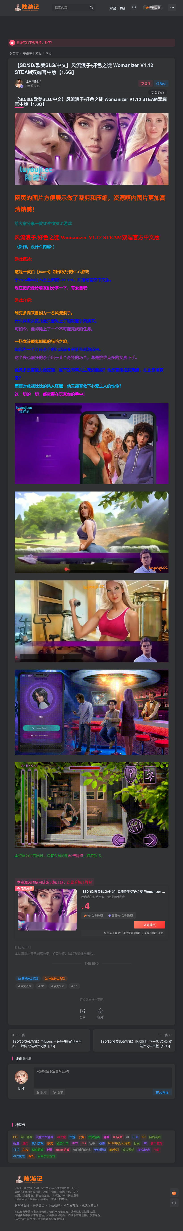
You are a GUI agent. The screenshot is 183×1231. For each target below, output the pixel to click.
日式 (16, 1149)
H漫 (49, 1149)
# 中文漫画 (24, 986)
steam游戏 (62, 1149)
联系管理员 (22, 1205)
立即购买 (149, 924)
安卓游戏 (156, 1143)
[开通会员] (174, 1192)
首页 (15, 53)
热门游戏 (38, 1143)
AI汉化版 (19, 1156)
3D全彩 (114, 1149)
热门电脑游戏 (82, 1149)
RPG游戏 (144, 1149)
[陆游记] (26, 7)
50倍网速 (75, 855)
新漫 (16, 1143)
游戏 (106, 1137)
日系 (137, 1143)
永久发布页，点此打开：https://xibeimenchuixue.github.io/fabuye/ (62, 42)
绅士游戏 (26, 1137)
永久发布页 (71, 1205)
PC (15, 1137)
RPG (75, 1143)
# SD (74, 986)
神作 (31, 1156)
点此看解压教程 (79, 882)
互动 (156, 1149)
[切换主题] (174, 1202)
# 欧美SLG (57, 986)
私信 (163, 83)
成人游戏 (128, 1149)
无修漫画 (100, 1149)
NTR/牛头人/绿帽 (119, 1143)
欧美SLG (62, 1143)
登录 (113, 8)
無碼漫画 (155, 1137)
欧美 (50, 1143)
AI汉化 (61, 1137)
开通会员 (154, 7)
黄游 (72, 1137)
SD (84, 1143)
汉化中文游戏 (44, 1137)
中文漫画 (94, 1137)
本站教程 (54, 1205)
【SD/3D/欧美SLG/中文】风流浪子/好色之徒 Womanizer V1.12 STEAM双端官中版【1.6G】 (84, 68)
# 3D (41, 986)
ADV (25, 1149)
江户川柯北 (33, 81)
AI (127, 1137)
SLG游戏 (37, 1149)
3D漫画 (118, 1137)
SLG (135, 1137)
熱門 (25, 1143)
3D (144, 1137)
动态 (102, 1143)
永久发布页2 (90, 1205)
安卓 (82, 1137)
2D (145, 1143)
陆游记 (50, 1219)
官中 (92, 1143)
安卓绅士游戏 (32, 53)
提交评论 (162, 1092)
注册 (122, 8)
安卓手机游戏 (46, 1156)
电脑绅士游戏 (57, 978)
